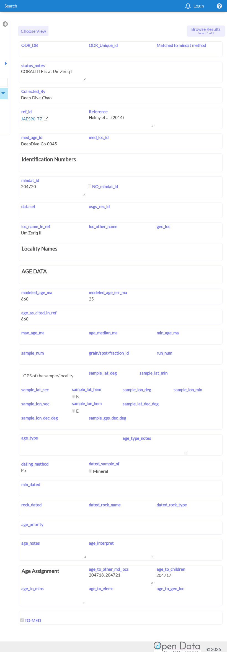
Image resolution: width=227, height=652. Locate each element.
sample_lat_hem (86, 389)
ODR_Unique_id (103, 45)
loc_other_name (103, 226)
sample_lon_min (188, 389)
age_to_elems (101, 588)
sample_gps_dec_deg (107, 417)
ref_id (26, 111)
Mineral (100, 471)
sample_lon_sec (35, 403)
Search (10, 5)
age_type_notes (137, 438)
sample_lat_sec (34, 389)
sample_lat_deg (103, 372)
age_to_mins (32, 588)
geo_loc (163, 226)
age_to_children (171, 569)
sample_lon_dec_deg (39, 417)
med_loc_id (99, 137)
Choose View (33, 31)
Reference (98, 111)
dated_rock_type (172, 504)
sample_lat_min (153, 372)
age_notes (30, 542)
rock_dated (31, 504)
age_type (29, 437)
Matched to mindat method (181, 45)
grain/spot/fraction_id (109, 352)
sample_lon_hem (87, 403)
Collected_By (33, 91)
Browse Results (206, 30)
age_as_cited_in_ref (38, 312)
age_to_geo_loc (170, 588)
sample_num (32, 352)
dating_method (34, 463)
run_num (164, 352)
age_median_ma (103, 332)
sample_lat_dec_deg (141, 403)
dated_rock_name (105, 504)
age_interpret (101, 542)
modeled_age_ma (36, 292)
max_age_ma (32, 332)
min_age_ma (168, 332)
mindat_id (30, 180)
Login (199, 5)
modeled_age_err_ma (108, 292)
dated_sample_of (104, 463)
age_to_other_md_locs (109, 569)
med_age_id (31, 137)
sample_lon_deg (137, 389)
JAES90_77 (31, 118)
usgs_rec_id (99, 206)
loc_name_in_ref (35, 226)
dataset (28, 206)
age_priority (32, 524)
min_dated (30, 484)
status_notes (33, 65)
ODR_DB (29, 45)
